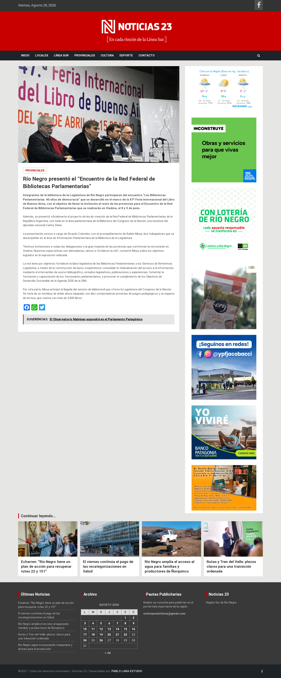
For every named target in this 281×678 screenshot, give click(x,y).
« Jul (107, 652)
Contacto (147, 55)
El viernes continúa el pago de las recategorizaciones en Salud (108, 566)
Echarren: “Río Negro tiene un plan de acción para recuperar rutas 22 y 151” (46, 566)
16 (133, 629)
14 (117, 629)
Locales (41, 55)
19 (101, 634)
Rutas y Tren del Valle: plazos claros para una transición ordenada (231, 566)
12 (101, 629)
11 (93, 629)
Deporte (126, 55)
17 (85, 634)
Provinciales (84, 55)
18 (93, 634)
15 (125, 629)
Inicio (25, 55)
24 (85, 640)
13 (109, 629)
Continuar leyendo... (38, 516)
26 (101, 640)
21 (117, 634)
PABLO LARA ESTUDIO (126, 671)
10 (85, 629)
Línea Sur (61, 55)
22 (125, 634)
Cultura (107, 55)
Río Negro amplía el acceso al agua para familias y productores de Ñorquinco (169, 566)
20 (109, 634)
